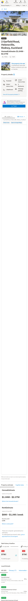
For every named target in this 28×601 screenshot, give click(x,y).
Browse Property (5, 5)
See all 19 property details (10, 94)
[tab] (8, 116)
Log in (24, 2)
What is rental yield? (7, 524)
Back (5, 9)
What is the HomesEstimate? (10, 501)
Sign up (20, 2)
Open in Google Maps (16, 122)
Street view (6, 122)
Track (15, 106)
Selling (18, 5)
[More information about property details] (14, 74)
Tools (23, 5)
